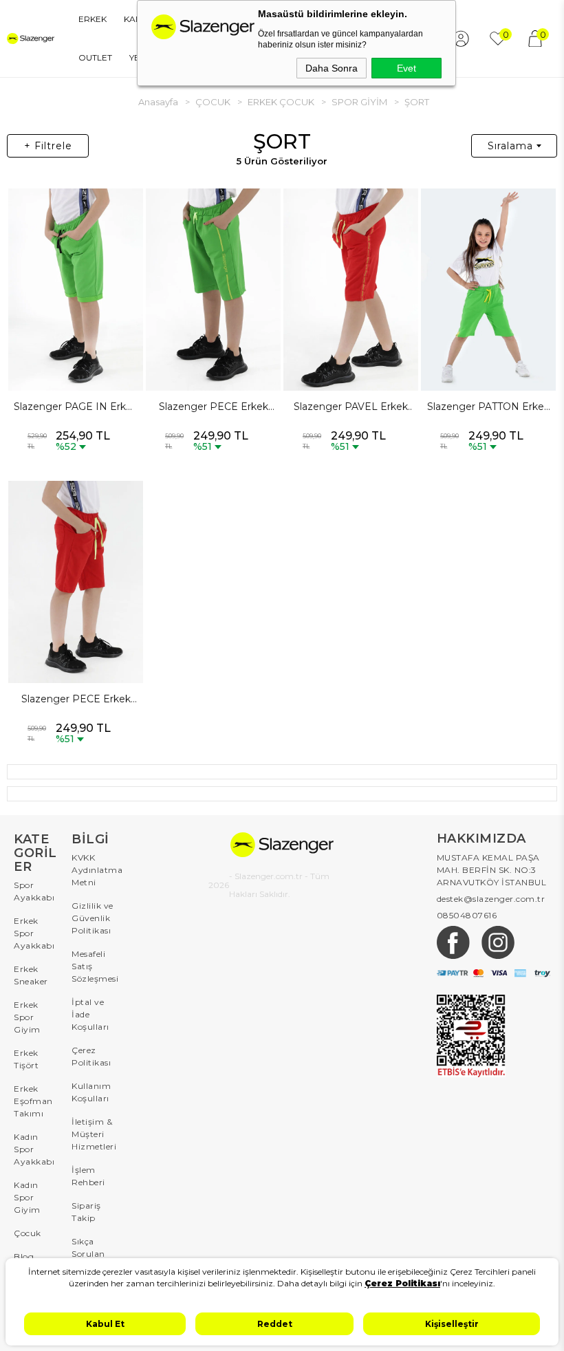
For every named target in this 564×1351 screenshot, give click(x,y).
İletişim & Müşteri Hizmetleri (94, 1134)
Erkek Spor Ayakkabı (34, 933)
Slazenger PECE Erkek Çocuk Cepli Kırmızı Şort (76, 699)
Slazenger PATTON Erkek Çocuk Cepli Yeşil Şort (488, 407)
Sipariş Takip (86, 1211)
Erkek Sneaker (31, 975)
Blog (24, 1256)
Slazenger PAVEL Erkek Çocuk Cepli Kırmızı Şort (351, 407)
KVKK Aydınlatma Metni (94, 869)
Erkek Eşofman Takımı (33, 1100)
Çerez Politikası (91, 1056)
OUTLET (95, 57)
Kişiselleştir (452, 1324)
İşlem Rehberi (88, 1176)
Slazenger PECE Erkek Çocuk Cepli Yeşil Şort (213, 407)
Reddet (274, 1324)
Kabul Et (105, 1324)
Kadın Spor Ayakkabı (34, 1149)
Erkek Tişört (26, 1059)
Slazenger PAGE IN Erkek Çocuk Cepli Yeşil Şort (76, 407)
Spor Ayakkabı (34, 891)
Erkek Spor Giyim (27, 1017)
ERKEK (92, 19)
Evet (406, 68)
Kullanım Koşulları (91, 1092)
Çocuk (27, 1233)
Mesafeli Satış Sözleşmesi (94, 966)
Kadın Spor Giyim (27, 1197)
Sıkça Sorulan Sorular (88, 1253)
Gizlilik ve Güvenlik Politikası (92, 918)
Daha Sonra (331, 68)
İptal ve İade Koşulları (90, 1014)
